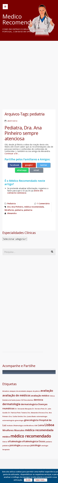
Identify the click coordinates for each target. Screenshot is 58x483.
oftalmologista (30, 441)
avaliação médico (40, 395)
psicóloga (35, 445)
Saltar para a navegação (5, 6)
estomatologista (8, 420)
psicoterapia (25, 446)
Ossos (41, 441)
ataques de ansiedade (18, 391)
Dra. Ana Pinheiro (15, 207)
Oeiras (4, 442)
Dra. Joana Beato (30, 416)
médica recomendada (34, 207)
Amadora (5, 391)
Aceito (28, 480)
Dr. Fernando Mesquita (23, 409)
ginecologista (31, 420)
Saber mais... (40, 480)
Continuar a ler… (12, 153)
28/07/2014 (12, 121)
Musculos (19, 430)
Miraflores (9, 210)
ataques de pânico (33, 391)
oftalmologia (14, 441)
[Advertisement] (29, 72)
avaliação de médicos (16, 395)
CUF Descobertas (27, 400)
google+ (29, 165)
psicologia (15, 445)
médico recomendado (31, 436)
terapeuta (6, 449)
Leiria (41, 425)
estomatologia (42, 416)
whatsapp (22, 170)
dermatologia (11, 404)
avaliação (46, 390)
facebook (14, 165)
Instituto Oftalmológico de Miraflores (20, 425)
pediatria (28, 210)
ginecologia (19, 420)
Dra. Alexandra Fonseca (36, 413)
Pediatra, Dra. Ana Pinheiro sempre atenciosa (23, 133)
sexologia (44, 446)
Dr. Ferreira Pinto (38, 409)
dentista (38, 399)
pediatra (19, 210)
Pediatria (11, 203)
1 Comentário (43, 203)
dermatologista (29, 404)
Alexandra (11, 213)
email (36, 170)
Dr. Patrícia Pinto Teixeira (17, 413)
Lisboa (49, 425)
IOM (35, 425)
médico (6, 436)
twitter (43, 165)
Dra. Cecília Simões (16, 416)
